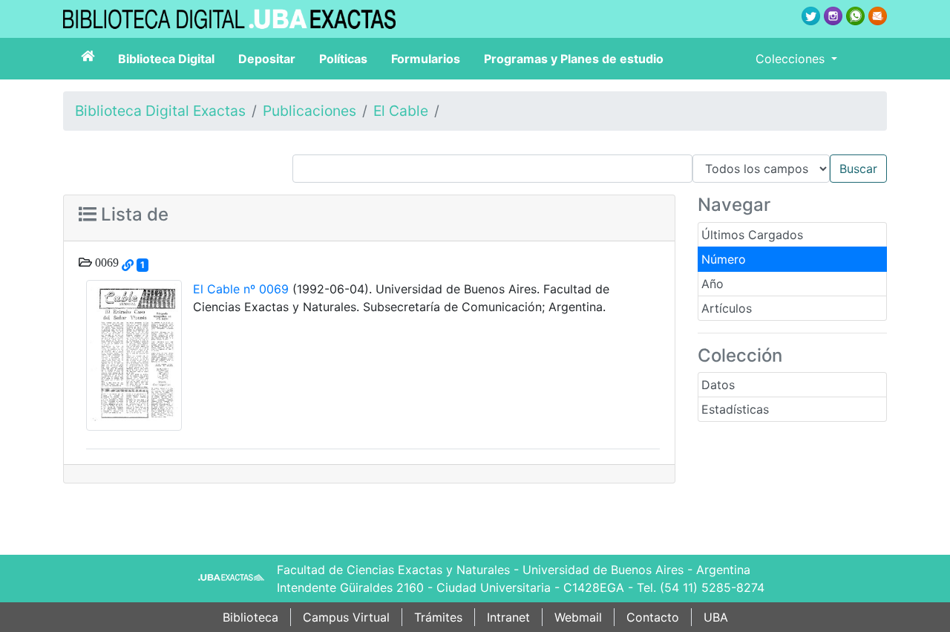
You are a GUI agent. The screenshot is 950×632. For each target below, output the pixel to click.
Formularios (425, 58)
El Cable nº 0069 (241, 288)
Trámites (438, 617)
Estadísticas (735, 409)
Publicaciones (309, 111)
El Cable (400, 111)
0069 (105, 262)
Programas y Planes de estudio (574, 58)
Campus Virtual (346, 617)
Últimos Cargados (752, 234)
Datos (718, 384)
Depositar (266, 58)
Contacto (652, 617)
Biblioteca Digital (166, 58)
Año (712, 283)
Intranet (508, 617)
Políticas (343, 58)
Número (723, 259)
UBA (716, 617)
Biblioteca (250, 617)
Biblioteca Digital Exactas (160, 111)
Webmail (578, 617)
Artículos (726, 308)
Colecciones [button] (792, 58)
